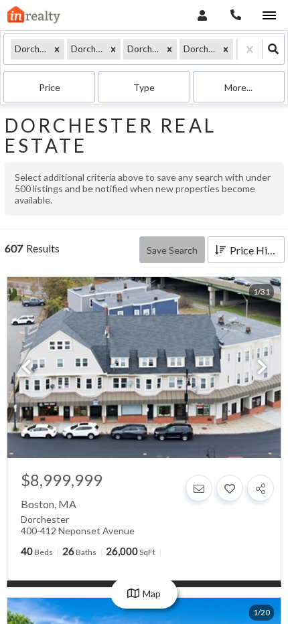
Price (49, 87)
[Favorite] (229, 488)
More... (238, 87)
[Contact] (199, 488)
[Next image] (262, 368)
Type (144, 87)
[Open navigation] (269, 16)
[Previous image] (26, 368)
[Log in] (202, 15)
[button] (57, 49)
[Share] (260, 488)
